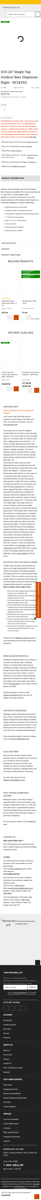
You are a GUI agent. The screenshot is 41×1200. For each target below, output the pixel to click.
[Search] (37, 14)
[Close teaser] (35, 619)
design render (15, 684)
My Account (7, 1020)
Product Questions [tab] (11, 255)
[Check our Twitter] (11, 1008)
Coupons (6, 1141)
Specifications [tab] (9, 243)
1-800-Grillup (13, 1165)
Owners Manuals (9, 1107)
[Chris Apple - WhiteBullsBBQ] (30, 953)
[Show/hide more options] (36, 1191)
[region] (6, 298)
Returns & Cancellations (12, 780)
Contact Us (7, 1063)
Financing (6, 1128)
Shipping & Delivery (22, 638)
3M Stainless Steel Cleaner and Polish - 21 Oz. (9, 303)
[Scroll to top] (37, 962)
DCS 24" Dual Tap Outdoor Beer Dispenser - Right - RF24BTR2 (10, 375)
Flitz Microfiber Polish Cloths (29, 302)
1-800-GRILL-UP (9, 548)
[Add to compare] (9, 317)
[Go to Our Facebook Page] (5, 1008)
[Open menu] (3, 14)
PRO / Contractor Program (13, 1068)
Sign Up (32, 987)
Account (8, 1015)
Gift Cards (7, 1102)
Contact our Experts (10, 695)
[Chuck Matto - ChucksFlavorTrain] (10, 944)
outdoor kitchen (19, 1186)
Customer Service (12, 1079)
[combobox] (23, 14)
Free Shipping (8, 425)
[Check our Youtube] (17, 1008)
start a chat (25, 900)
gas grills (37, 1184)
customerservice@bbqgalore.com (20, 888)
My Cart (6, 1033)
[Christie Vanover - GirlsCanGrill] (10, 935)
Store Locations (16, 869)
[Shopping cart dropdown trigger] (38, 7)
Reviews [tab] (5, 249)
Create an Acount (9, 1025)
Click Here (32, 137)
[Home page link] (11, 7)
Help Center (7, 1085)
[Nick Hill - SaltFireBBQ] (30, 935)
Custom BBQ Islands (11, 1124)
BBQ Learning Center (11, 1132)
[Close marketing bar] (38, 2)
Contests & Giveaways (11, 1137)
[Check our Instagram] (23, 1008)
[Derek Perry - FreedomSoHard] (30, 944)
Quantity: (4, 105)
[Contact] (34, 7)
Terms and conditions (19, 992)
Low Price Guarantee (17, 739)
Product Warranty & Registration (15, 1098)
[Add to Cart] (36, 1196)
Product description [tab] (13, 178)
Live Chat (21, 545)
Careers (6, 1059)
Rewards (6, 1072)
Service (7, 1114)
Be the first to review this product (12, 91)
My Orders (7, 1029)
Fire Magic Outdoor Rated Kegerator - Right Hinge (30, 373)
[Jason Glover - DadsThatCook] (10, 953)
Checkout (6, 1038)
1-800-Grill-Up (19, 886)
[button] (38, 600)
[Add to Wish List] (17, 271)
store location (22, 553)
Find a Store (7, 1055)
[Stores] (30, 7)
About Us (32, 822)
